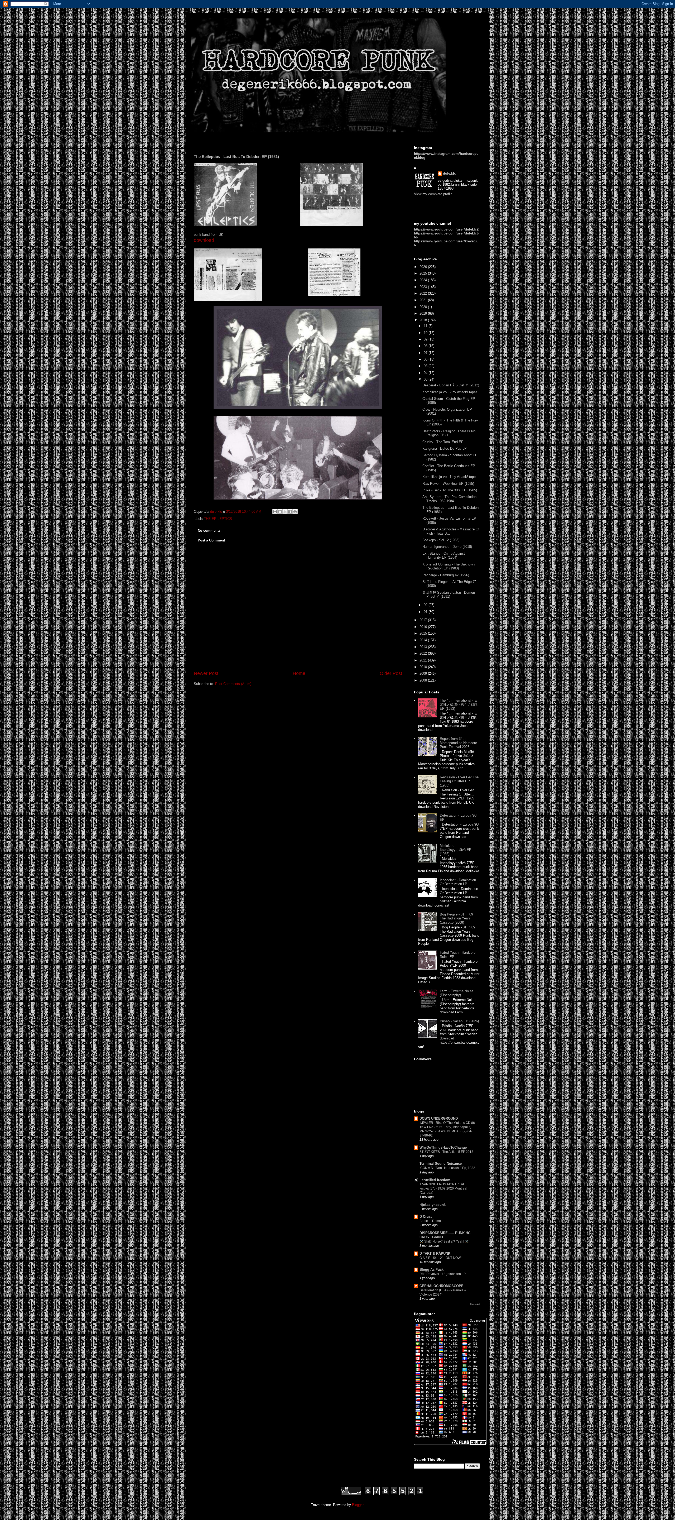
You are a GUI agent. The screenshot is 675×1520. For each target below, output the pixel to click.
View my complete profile (433, 194)
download (204, 240)
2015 (424, 633)
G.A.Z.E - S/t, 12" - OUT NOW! (440, 1258)
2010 (424, 667)
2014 (424, 640)
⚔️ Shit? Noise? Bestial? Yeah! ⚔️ (444, 1241)
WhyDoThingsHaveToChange (443, 1147)
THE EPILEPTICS (218, 519)
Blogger (357, 1505)
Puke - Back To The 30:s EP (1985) (449, 490)
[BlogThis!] (280, 511)
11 (426, 326)
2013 (424, 647)
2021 (424, 300)
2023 (424, 287)
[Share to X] (285, 511)
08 (426, 346)
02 (426, 605)
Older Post (391, 673)
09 (426, 339)
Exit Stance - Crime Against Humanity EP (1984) (443, 556)
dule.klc (449, 173)
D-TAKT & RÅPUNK (435, 1253)
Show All (475, 1304)
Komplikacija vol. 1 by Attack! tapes (450, 477)
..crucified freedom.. (436, 1180)
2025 (424, 273)
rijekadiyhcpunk (433, 1205)
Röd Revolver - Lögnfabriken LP (443, 1274)
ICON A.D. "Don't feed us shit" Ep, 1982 (447, 1168)
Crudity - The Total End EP (443, 442)
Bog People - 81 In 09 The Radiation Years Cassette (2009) (456, 918)
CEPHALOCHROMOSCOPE (442, 1286)
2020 (424, 307)
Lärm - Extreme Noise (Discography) (456, 993)
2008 (424, 680)
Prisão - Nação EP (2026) (459, 1021)
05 (426, 366)
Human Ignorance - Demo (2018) (447, 547)
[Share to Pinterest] (295, 511)
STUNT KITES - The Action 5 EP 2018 (446, 1152)
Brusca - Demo (430, 1221)
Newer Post (206, 673)
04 (426, 373)
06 (426, 359)
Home (299, 673)
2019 (424, 313)
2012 (424, 653)
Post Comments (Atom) (233, 684)
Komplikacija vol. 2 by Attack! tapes (450, 392)
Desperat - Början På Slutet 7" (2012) (450, 385)
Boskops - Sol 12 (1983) (440, 540)
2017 (424, 620)
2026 (424, 267)
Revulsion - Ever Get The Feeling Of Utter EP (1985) (459, 781)
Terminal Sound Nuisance (441, 1164)
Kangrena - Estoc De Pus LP (444, 448)
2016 (424, 627)
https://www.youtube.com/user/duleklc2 (446, 229)
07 (426, 353)
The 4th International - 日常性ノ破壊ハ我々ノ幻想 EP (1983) (459, 704)
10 (426, 333)
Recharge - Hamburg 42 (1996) (445, 575)
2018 (424, 320)
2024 (424, 280)
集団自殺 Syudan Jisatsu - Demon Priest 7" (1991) (448, 595)
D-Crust (426, 1217)
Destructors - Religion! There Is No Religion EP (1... (448, 433)
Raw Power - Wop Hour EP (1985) (448, 484)
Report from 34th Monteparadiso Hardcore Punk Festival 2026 (458, 743)
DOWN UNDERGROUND (439, 1118)
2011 (424, 660)
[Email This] (275, 511)
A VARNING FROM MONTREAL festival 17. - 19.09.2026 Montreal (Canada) (443, 1188)
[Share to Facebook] (290, 511)
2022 (424, 293)
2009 (424, 673)
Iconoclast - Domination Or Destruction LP (458, 882)
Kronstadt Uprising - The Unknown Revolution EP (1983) (448, 566)
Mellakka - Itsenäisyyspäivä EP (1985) (455, 850)
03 (426, 379)
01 (426, 612)
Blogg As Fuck (431, 1270)
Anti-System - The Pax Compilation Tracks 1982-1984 (449, 499)
